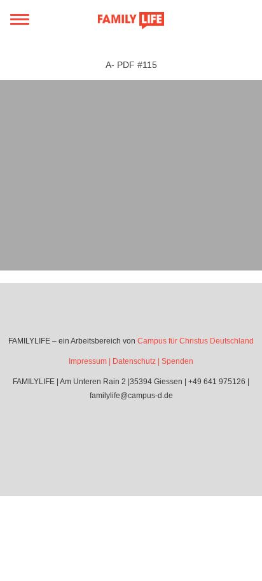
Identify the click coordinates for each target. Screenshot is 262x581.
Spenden (177, 361)
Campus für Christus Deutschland (195, 341)
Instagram (149, 432)
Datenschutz (134, 361)
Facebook (113, 432)
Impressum (88, 361)
